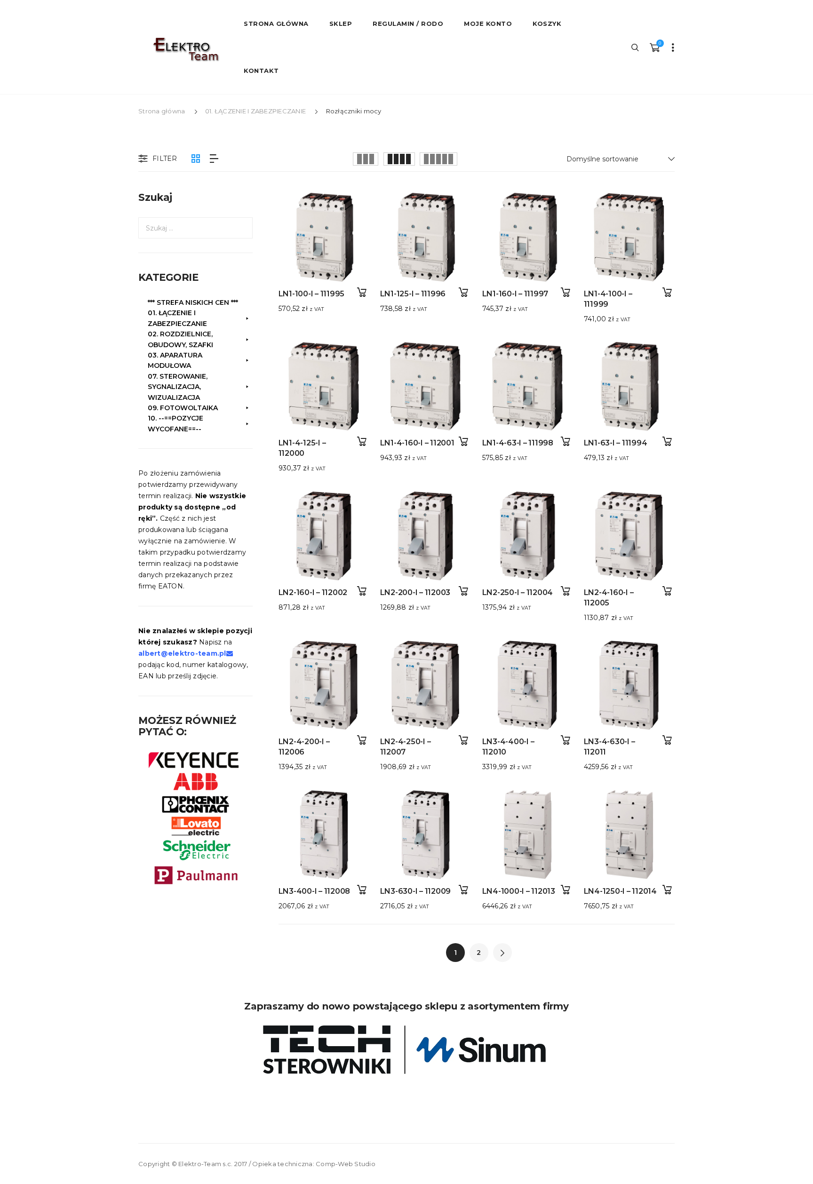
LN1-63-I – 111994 (615, 442)
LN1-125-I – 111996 (413, 293)
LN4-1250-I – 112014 (620, 891)
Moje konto (488, 23)
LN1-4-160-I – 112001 (417, 442)
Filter (164, 158)
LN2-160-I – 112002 (313, 592)
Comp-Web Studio (345, 1164)
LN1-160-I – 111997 (515, 293)
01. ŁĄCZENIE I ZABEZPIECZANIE (255, 111)
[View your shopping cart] (654, 47)
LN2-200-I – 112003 (415, 592)
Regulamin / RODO (408, 23)
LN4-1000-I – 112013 (518, 891)
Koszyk (547, 23)
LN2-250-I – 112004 (517, 592)
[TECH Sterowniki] (406, 1049)
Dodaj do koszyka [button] (361, 292)
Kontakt (261, 70)
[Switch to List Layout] (214, 158)
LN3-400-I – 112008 (315, 891)
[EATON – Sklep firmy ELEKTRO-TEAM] (185, 49)
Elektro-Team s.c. (205, 1164)
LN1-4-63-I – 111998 (517, 442)
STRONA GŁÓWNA (276, 23)
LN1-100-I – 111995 (312, 293)
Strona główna (161, 111)
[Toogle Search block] (635, 47)
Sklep (340, 23)
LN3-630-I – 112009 (415, 891)
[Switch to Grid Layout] (196, 158)
